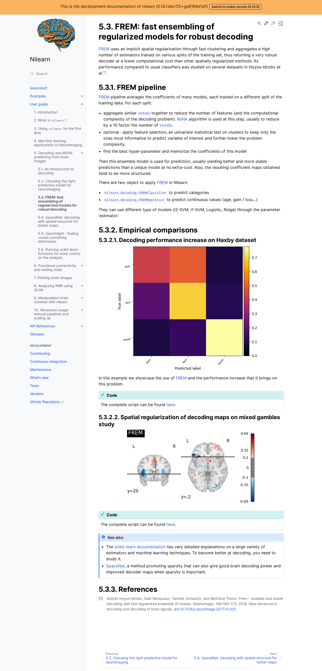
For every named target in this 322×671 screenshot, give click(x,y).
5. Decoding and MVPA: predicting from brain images (53, 157)
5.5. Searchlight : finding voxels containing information (58, 237)
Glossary (37, 334)
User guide (39, 104)
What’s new (39, 377)
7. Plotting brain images (53, 277)
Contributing (40, 353)
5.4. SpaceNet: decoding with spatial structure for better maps (59, 221)
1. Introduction (45, 112)
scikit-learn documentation (140, 546)
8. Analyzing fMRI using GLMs (53, 288)
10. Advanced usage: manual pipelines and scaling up (51, 314)
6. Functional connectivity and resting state (55, 267)
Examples (38, 96)
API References (42, 326)
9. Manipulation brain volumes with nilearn (51, 300)
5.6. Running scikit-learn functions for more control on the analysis (59, 253)
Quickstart (38, 88)
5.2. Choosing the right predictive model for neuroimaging (56, 185)
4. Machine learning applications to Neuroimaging (58, 143)
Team (34, 385)
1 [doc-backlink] (101, 598)
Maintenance (40, 369)
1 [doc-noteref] (104, 71)
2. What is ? (50, 120)
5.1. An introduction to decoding (56, 171)
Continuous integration (48, 361)
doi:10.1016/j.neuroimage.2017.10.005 (205, 609)
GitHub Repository (45, 402)
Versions (37, 393)
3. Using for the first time (57, 130)
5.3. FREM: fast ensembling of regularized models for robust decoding (57, 203)
